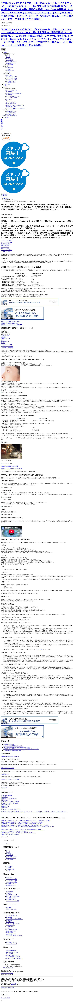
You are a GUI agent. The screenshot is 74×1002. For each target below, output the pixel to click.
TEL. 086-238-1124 (8, 967)
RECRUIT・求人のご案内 (10, 115)
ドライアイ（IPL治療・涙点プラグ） (15, 108)
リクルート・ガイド (11, 944)
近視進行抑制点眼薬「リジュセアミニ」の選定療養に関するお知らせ (21, 749)
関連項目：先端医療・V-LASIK (9, 323)
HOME (5, 52)
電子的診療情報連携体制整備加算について (14, 750)
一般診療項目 (9, 67)
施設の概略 (9, 75)
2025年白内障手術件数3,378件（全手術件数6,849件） (17, 747)
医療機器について (11, 81)
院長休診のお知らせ (8, 744)
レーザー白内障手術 (11, 90)
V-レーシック (5, 337)
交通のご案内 (6, 84)
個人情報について (11, 112)
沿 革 (8, 57)
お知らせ (5, 85)
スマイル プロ (10, 925)
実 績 (8, 72)
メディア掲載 (9, 64)
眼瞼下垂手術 (9, 932)
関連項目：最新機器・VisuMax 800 (9, 321)
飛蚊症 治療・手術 (11, 106)
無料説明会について (11, 111)
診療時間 (2, 123)
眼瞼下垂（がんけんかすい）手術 (15, 105)
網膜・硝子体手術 (11, 103)
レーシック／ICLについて (13, 96)
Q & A (5, 87)
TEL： (5, 998)
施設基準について (11, 114)
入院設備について (11, 82)
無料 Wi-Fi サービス (11, 909)
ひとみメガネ (9, 953)
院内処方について (11, 63)
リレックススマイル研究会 (13, 956)
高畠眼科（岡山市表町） (12, 955)
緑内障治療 (9, 94)
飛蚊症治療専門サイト (12, 950)
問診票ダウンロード (11, 942)
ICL (7, 100)
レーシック (9, 99)
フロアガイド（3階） (11, 79)
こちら (39, 649)
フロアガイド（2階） (11, 78)
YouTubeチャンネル (13, 952)
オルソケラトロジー (11, 102)
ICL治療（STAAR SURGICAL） (14, 958)
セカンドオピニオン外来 (12, 901)
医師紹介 (8, 58)
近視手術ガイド (10, 922)
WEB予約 (5, 117)
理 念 (8, 55)
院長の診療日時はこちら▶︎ (7, 768)
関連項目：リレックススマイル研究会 (10, 325)
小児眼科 (8, 69)
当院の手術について (11, 61)
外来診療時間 (9, 60)
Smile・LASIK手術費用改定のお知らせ (13, 746)
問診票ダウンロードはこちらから (9, 779)
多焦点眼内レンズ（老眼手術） (14, 93)
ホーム (8, 843)
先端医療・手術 (10, 70)
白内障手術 (9, 91)
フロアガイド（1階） (11, 76)
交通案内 (2, 127)
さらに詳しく (4, 774)
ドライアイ (14, 935)
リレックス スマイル (11, 97)
